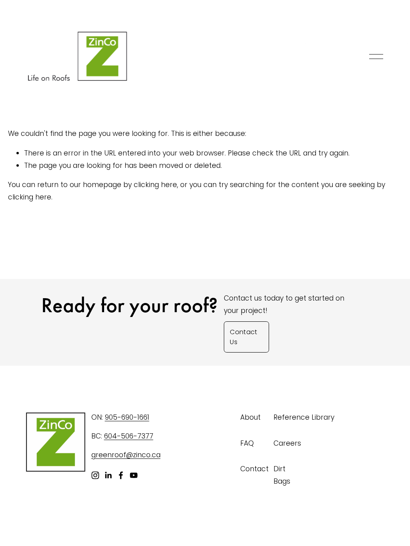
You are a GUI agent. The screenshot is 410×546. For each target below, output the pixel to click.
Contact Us (243, 337)
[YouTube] (134, 475)
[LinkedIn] (108, 475)
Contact (254, 469)
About (250, 417)
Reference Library (303, 417)
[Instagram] (95, 475)
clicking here (155, 184)
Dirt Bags (281, 475)
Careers (287, 443)
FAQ (247, 443)
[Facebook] (121, 475)
